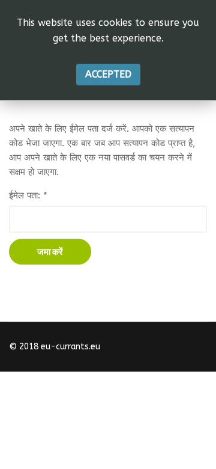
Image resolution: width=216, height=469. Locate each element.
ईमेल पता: (28, 195)
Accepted (108, 74)
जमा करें (50, 251)
